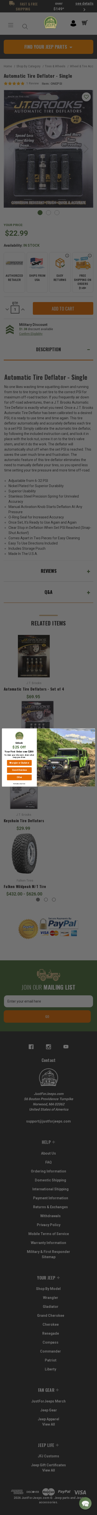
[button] (85, 1503)
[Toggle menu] (10, 25)
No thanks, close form (19, 783)
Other (19, 777)
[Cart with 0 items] (86, 22)
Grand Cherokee (19, 770)
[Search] (23, 25)
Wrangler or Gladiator (19, 763)
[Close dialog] (93, 730)
